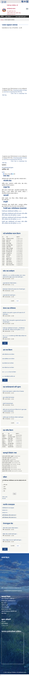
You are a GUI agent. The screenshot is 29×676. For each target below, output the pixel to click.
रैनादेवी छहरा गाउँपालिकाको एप (8, 601)
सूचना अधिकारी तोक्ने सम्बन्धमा (8, 397)
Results (4, 498)
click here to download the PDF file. (13, 91)
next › (17, 300)
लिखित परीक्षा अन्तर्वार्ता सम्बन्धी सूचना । (10, 534)
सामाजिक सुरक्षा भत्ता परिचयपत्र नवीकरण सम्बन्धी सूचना (13, 417)
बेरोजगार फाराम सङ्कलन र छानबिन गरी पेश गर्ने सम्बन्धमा (13, 391)
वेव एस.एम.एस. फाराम (6, 609)
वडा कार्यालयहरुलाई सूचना (7, 167)
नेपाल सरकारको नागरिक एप (7, 598)
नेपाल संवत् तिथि (5, 607)
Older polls (4, 496)
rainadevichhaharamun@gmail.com (12, 587)
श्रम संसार (3, 613)
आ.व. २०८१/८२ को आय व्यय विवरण (9, 372)
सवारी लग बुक (4, 605)
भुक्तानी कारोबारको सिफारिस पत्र (9, 611)
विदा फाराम (3, 603)
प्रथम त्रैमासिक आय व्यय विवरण (8, 358)
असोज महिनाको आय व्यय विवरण (8, 354)
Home (2, 19)
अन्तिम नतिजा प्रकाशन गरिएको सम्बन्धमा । (11, 528)
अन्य (5, 343)
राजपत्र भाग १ (5, 510)
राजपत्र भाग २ (5, 512)
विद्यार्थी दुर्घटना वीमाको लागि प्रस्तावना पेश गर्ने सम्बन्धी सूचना (14, 289)
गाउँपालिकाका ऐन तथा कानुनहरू (8, 507)
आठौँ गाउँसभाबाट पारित (6, 517)
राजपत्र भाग (13, 517)
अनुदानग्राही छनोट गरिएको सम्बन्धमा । (10, 283)
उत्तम (4, 486)
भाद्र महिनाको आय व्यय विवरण (8, 363)
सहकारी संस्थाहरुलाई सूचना (8, 403)
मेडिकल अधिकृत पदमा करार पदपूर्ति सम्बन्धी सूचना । (12, 540)
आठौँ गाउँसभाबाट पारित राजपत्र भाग (9, 515)
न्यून (4, 490)
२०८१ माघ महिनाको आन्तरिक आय (8, 376)
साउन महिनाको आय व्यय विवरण (8, 367)
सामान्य (4, 488)
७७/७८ (3, 172)
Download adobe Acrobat (20, 90)
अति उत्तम (5, 484)
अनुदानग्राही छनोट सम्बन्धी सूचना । (9, 295)
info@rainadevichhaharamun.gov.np (13, 590)
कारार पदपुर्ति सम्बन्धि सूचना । (17, 16)
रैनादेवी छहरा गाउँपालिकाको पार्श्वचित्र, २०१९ (11, 211)
